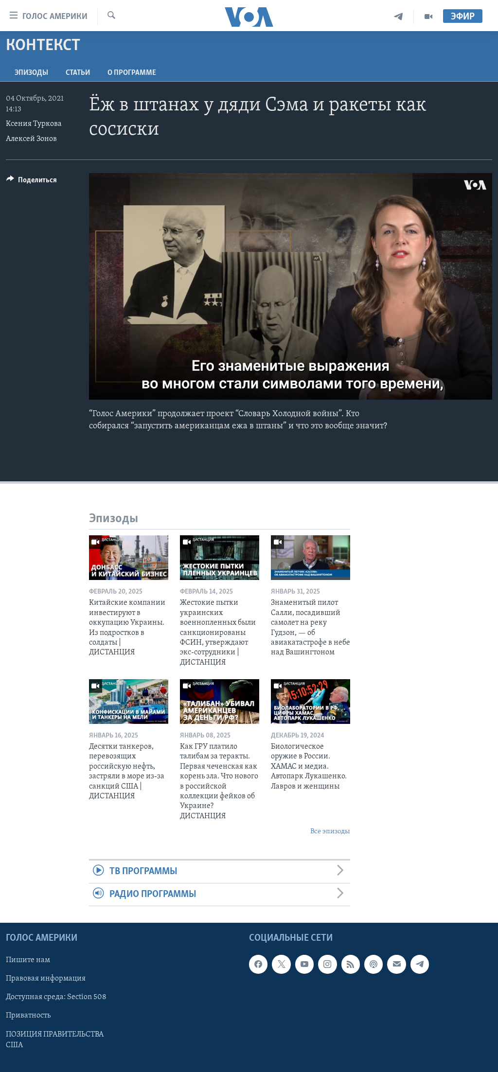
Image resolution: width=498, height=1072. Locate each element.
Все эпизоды (330, 831)
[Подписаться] (396, 964)
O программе (131, 73)
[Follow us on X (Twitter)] (281, 964)
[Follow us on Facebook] (258, 964)
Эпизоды (31, 73)
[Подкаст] (373, 964)
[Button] (31, 182)
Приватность (28, 1016)
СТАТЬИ (78, 73)
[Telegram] (398, 16)
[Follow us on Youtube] (304, 964)
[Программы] (428, 16)
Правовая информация (46, 979)
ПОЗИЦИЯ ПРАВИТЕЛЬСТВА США (55, 1040)
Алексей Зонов (31, 139)
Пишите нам (28, 961)
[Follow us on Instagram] (327, 964)
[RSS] (350, 964)
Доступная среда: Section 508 (56, 998)
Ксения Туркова (34, 124)
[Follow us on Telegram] (419, 964)
